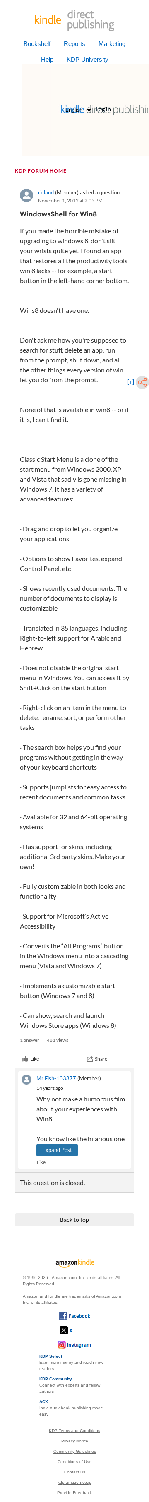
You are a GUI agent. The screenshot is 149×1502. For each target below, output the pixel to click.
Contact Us (74, 1472)
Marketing (112, 43)
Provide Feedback (74, 1492)
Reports (74, 43)
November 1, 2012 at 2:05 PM (70, 200)
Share (101, 1059)
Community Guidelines (74, 1451)
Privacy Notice (74, 1441)
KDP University (87, 59)
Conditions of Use (74, 1461)
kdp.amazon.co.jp (74, 1482)
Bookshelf (37, 43)
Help (47, 59)
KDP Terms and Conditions (74, 1430)
